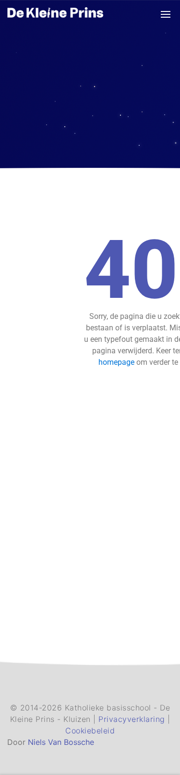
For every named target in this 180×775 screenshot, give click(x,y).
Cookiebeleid (90, 730)
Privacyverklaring (133, 719)
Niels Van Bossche (61, 742)
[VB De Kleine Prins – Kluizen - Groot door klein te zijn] (55, 13)
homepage (116, 362)
